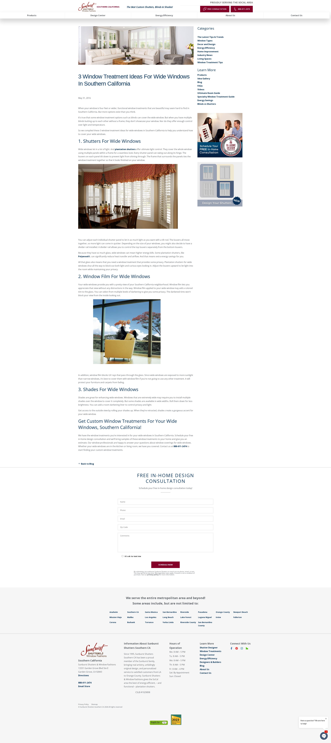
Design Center (207, 654)
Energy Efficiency (206, 47)
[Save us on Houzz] (247, 648)
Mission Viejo (116, 617)
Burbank (131, 622)
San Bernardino (170, 612)
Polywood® (84, 256)
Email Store (84, 686)
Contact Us (205, 673)
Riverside (184, 612)
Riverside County (188, 622)
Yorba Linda (168, 622)
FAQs (200, 85)
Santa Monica (151, 612)
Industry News (204, 55)
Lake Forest (185, 617)
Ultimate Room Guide (208, 93)
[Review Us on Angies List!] (159, 723)
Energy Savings (205, 100)
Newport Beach (240, 612)
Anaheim (114, 612)
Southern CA (133, 612)
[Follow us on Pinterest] (236, 648)
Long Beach (168, 617)
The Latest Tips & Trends (210, 37)
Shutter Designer (209, 647)
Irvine (218, 617)
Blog (199, 82)
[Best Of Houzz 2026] (176, 720)
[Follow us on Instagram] (241, 648)
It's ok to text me (133, 556)
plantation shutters (125, 149)
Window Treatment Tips (210, 62)
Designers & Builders (210, 662)
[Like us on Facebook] (231, 648)
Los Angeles (150, 617)
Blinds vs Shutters (206, 104)
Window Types (204, 40)
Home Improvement (208, 51)
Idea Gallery (203, 78)
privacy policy (153, 575)
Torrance (149, 622)
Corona (113, 622)
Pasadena (202, 612)
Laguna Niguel (205, 617)
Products (202, 75)
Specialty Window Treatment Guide (216, 96)
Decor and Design (206, 44)
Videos (200, 89)
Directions (83, 675)
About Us (204, 669)
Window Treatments (210, 651)
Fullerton (237, 617)
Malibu (130, 617)
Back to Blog (87, 463)
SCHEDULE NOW (165, 564)
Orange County (223, 612)
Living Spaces (204, 58)
